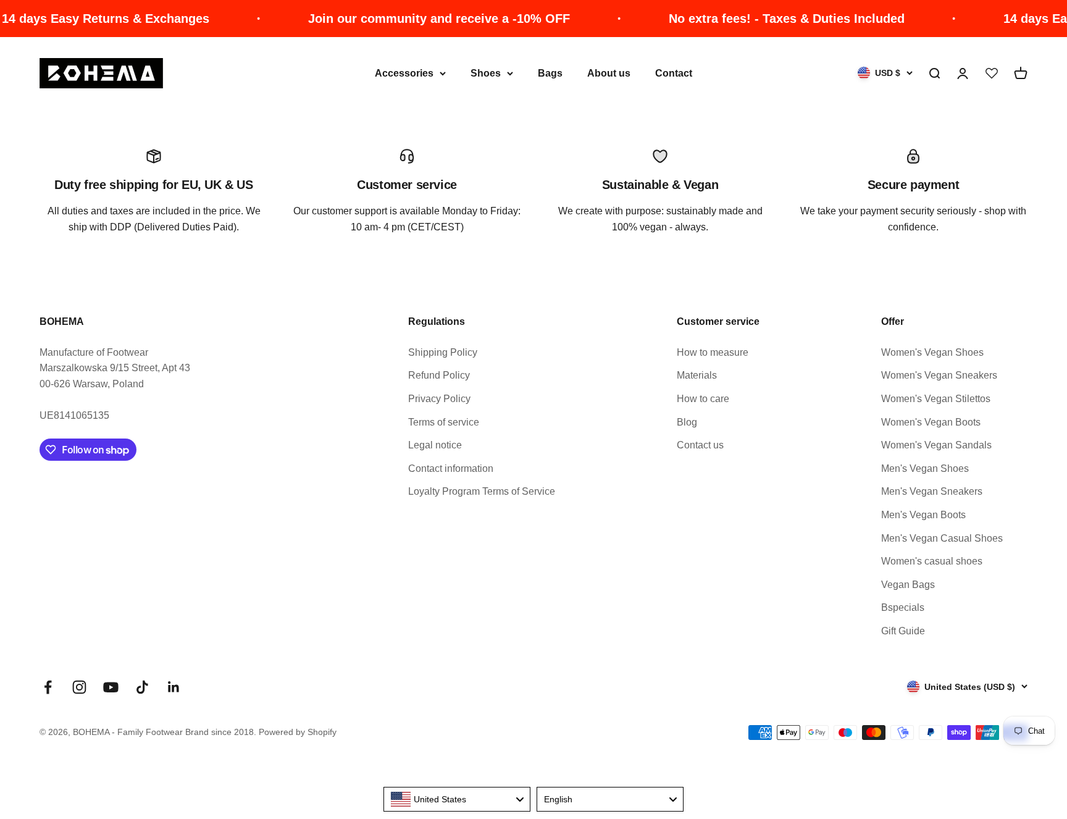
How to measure (712, 352)
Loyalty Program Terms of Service (481, 491)
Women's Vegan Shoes (932, 352)
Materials (697, 375)
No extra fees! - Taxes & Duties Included (769, 18)
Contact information (450, 468)
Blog (687, 422)
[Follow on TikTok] (142, 687)
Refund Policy (439, 375)
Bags (550, 73)
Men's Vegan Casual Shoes (942, 538)
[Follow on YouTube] (111, 687)
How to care (703, 398)
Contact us (700, 445)
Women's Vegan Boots (931, 422)
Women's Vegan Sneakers (939, 375)
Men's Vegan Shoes (925, 468)
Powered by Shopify (298, 732)
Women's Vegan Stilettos (935, 398)
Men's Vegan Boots (923, 515)
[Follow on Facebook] (48, 687)
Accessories (404, 73)
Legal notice (435, 445)
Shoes (486, 73)
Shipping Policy (442, 352)
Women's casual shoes (931, 561)
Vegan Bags (908, 584)
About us (608, 73)
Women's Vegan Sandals (936, 445)
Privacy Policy (439, 398)
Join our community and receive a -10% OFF (421, 18)
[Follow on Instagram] (79, 687)
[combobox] (456, 799)
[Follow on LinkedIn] (173, 687)
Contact (673, 73)
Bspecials (902, 607)
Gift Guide (903, 631)
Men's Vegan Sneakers (931, 491)
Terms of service (443, 422)
